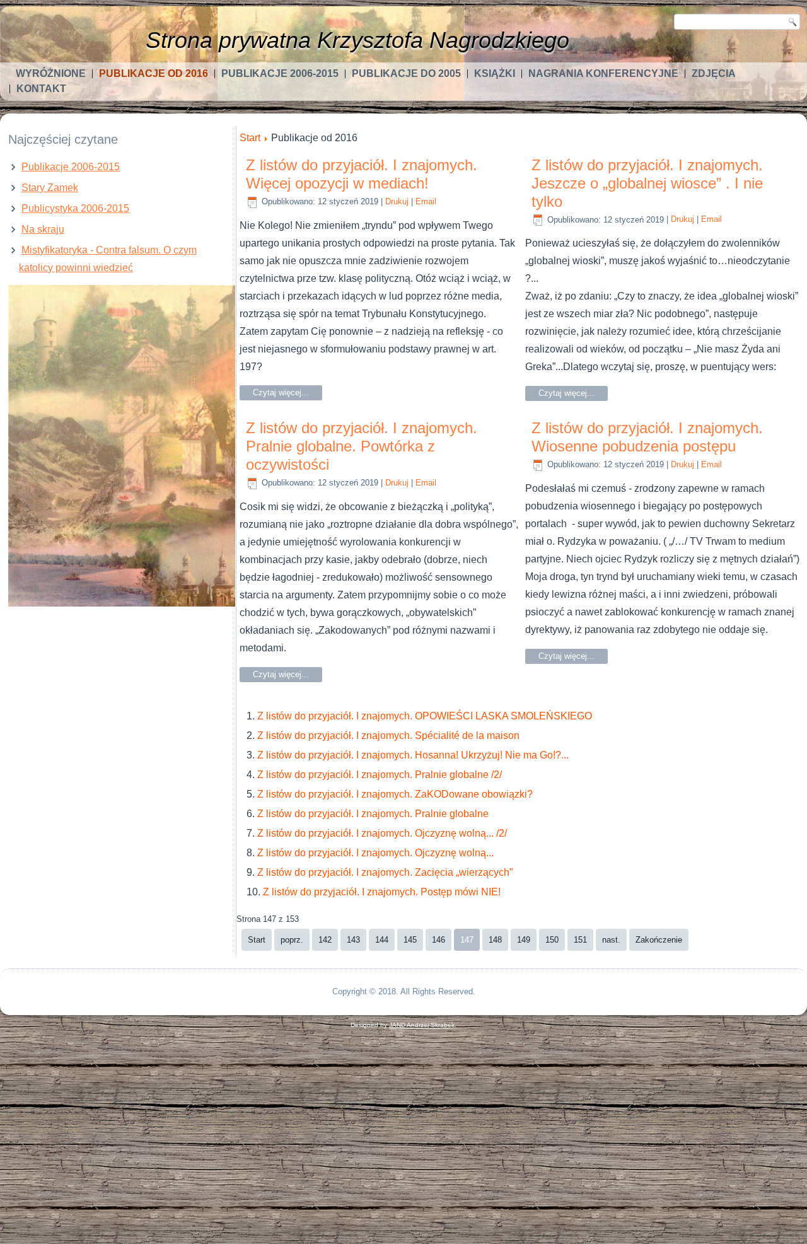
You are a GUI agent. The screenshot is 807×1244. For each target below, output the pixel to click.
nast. (611, 940)
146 (438, 940)
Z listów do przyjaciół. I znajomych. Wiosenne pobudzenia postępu (647, 437)
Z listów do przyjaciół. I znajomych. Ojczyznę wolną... (375, 852)
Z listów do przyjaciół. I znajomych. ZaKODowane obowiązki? (395, 794)
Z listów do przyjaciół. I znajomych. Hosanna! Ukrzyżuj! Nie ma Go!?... (413, 755)
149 (523, 940)
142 (325, 940)
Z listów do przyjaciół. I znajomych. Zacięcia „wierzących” (385, 872)
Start (250, 137)
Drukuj (397, 201)
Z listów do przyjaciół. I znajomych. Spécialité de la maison (388, 735)
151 (580, 940)
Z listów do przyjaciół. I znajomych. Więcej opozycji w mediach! (361, 174)
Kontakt (41, 88)
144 (381, 940)
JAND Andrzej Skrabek (422, 1024)
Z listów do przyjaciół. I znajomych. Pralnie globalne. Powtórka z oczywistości (361, 446)
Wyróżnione (51, 73)
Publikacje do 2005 (406, 73)
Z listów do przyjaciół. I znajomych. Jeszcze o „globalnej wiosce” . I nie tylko (647, 183)
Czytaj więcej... (281, 392)
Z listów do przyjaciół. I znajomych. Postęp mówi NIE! (382, 891)
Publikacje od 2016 (153, 73)
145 (410, 940)
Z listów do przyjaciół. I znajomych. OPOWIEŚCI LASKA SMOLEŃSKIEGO (424, 716)
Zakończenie (659, 940)
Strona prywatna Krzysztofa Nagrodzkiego (357, 40)
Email (425, 201)
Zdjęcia (714, 73)
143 (353, 940)
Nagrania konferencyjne (603, 73)
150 (552, 940)
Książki (494, 73)
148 (495, 940)
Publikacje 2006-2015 (280, 73)
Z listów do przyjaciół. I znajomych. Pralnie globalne (373, 813)
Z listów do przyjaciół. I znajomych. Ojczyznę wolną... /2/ (382, 833)
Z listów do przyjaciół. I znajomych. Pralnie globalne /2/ (379, 774)
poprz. (292, 940)
